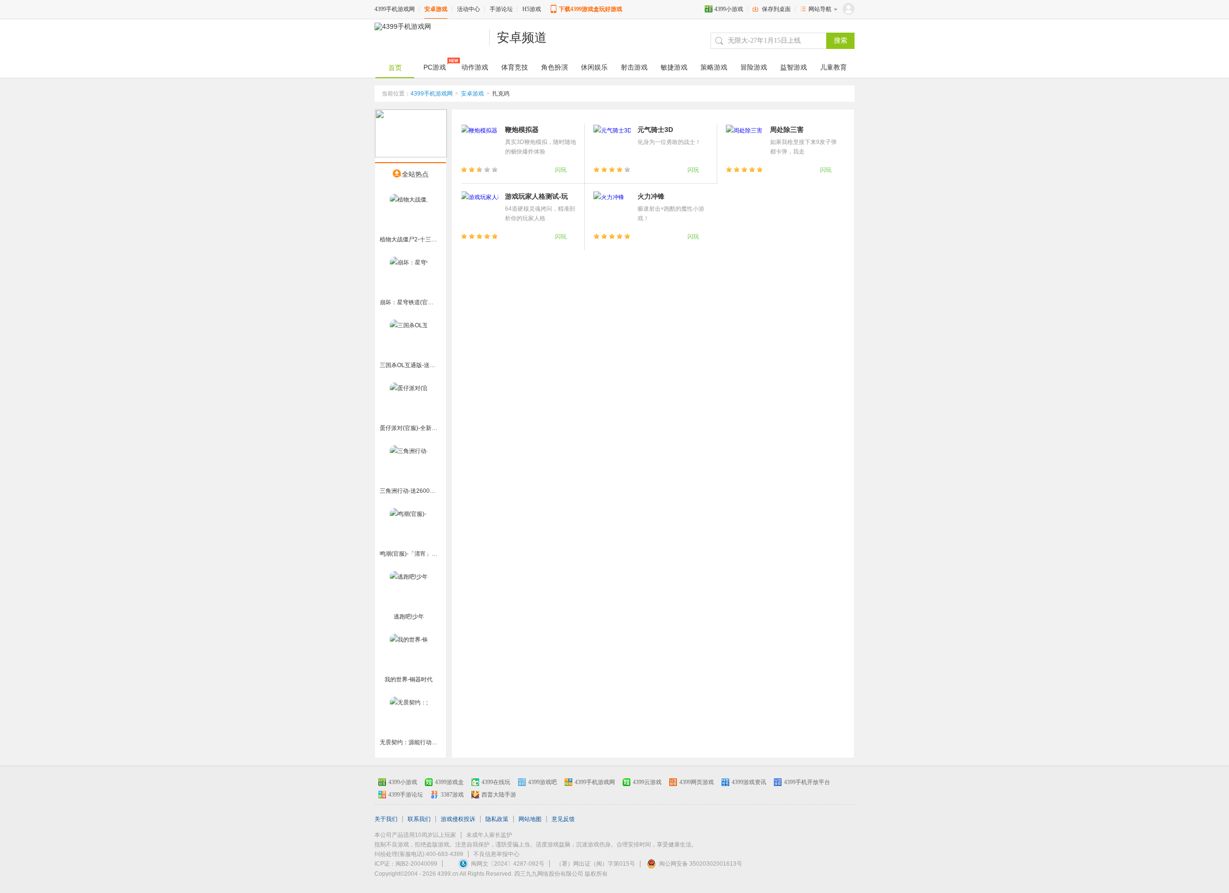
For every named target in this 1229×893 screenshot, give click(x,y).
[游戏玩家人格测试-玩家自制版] (479, 209)
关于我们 (386, 819)
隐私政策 (496, 819)
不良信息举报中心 (496, 854)
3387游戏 (452, 794)
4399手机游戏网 (394, 9)
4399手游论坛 (405, 794)
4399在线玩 (496, 782)
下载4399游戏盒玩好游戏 (590, 9)
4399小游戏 (728, 9)
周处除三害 (787, 129)
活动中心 (468, 9)
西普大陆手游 (499, 794)
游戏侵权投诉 (458, 819)
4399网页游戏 (696, 782)
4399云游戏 (647, 782)
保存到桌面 (776, 9)
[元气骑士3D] (612, 143)
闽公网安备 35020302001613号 (700, 863)
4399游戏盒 (449, 782)
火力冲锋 (651, 196)
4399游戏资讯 (749, 782)
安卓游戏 (435, 9)
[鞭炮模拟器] (479, 143)
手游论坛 (501, 9)
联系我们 (419, 819)
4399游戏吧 (542, 782)
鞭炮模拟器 (522, 129)
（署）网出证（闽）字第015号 (595, 863)
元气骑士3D (655, 129)
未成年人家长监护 (489, 835)
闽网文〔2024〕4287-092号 (507, 863)
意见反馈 (563, 819)
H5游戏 (531, 9)
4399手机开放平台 (807, 782)
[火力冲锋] (612, 209)
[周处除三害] (744, 143)
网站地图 (530, 819)
